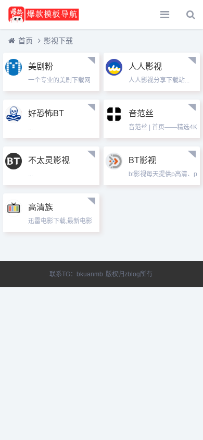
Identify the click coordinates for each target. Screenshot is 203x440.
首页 (25, 40)
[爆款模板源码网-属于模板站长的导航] (44, 14)
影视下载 (58, 40)
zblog (132, 274)
